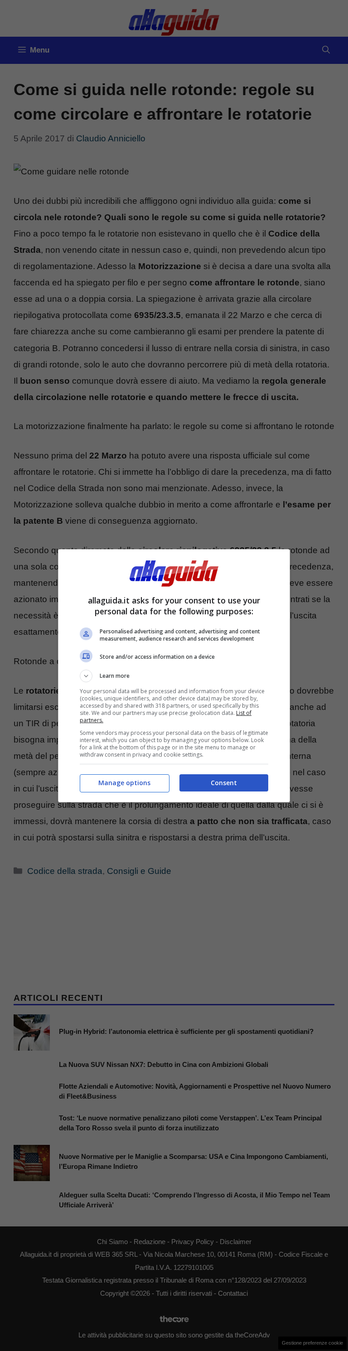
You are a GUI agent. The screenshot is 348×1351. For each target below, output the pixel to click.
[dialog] (174, 675)
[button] (174, 676)
